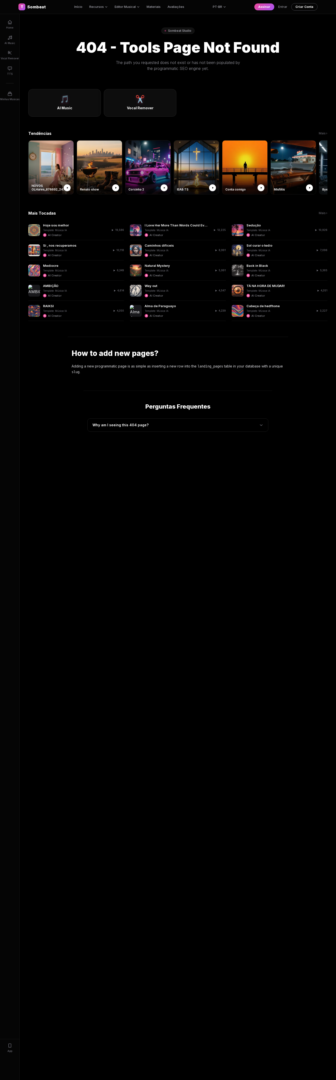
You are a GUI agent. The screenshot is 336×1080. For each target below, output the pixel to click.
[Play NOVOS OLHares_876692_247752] (67, 187)
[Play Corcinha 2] (164, 187)
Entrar (282, 7)
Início (78, 7)
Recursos (96, 7)
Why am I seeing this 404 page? (120, 425)
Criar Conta (304, 7)
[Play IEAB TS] (212, 187)
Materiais (154, 7)
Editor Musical (125, 7)
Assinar (264, 7)
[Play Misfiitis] (309, 187)
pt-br (217, 7)
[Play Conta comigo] (261, 187)
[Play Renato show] (115, 187)
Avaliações (176, 7)
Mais (323, 133)
